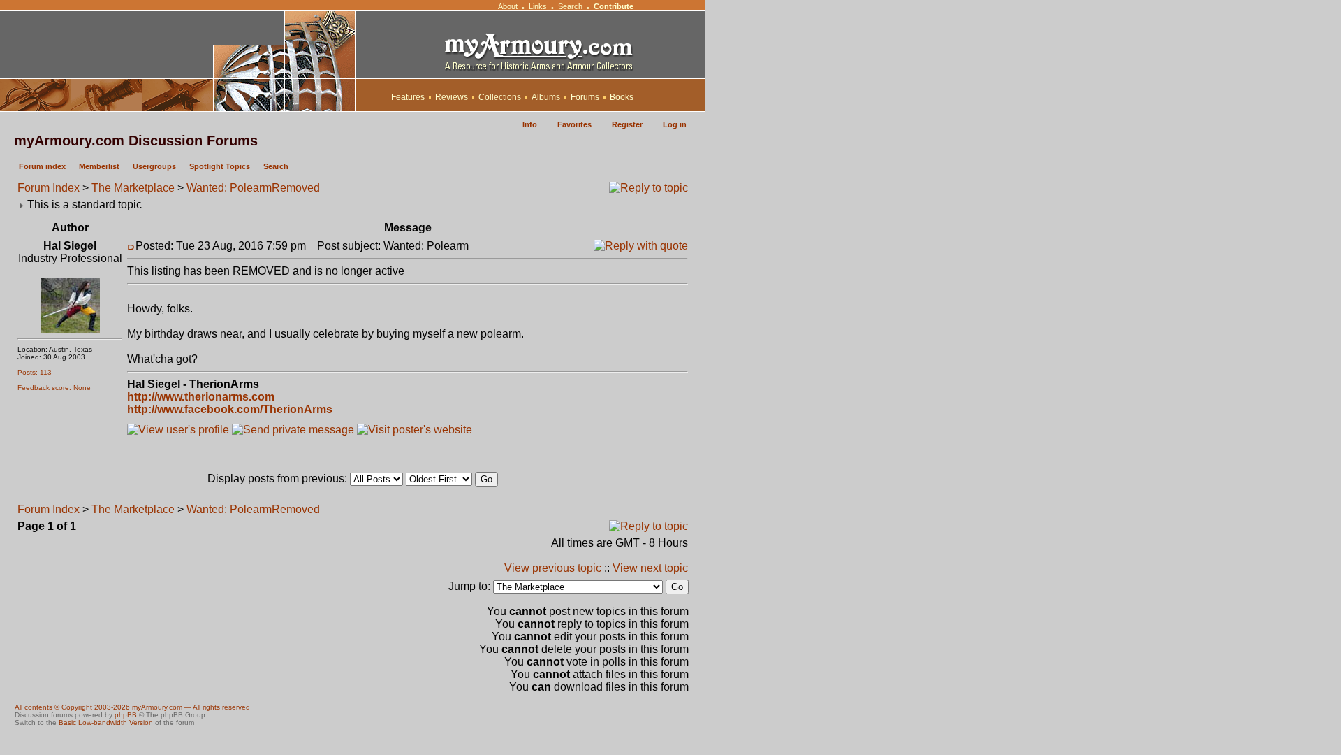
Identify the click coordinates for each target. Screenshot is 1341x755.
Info (529, 124)
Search (570, 6)
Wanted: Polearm (229, 188)
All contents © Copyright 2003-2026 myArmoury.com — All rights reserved (132, 707)
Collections (499, 97)
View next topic (650, 568)
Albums (545, 97)
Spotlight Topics (219, 166)
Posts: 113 (34, 372)
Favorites (574, 124)
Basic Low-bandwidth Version (106, 722)
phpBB (126, 715)
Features (408, 97)
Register (627, 124)
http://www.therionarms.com (200, 397)
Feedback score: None (54, 387)
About (508, 6)
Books (622, 97)
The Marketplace (133, 188)
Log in (675, 124)
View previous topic (552, 568)
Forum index (42, 166)
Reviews (451, 97)
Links (538, 6)
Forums (585, 97)
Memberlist (99, 166)
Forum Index (48, 188)
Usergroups (154, 166)
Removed (296, 188)
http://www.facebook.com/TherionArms (229, 409)
